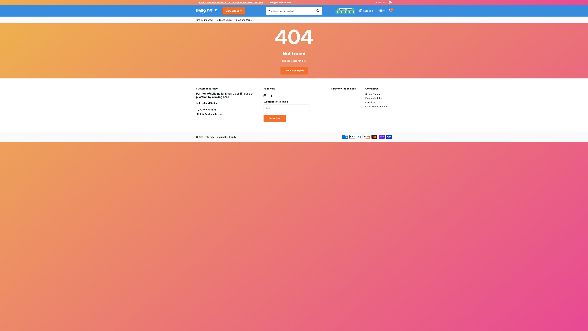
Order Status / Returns (376, 106)
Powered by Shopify (226, 137)
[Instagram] (265, 95)
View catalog (233, 11)
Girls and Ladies (224, 20)
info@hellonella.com (211, 114)
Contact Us (372, 88)
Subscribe (274, 118)
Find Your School (204, 20)
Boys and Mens (244, 20)
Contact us (380, 2)
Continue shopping (294, 70)
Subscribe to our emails (276, 101)
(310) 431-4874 (208, 109)
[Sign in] (382, 11)
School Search (372, 94)
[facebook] (271, 96)
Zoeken (318, 11)
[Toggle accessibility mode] (390, 3)
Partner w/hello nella (343, 88)
